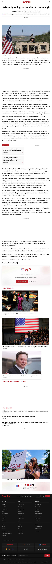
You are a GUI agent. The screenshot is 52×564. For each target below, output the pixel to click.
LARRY (3, 524)
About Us (20, 524)
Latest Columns (4, 509)
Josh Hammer (37, 515)
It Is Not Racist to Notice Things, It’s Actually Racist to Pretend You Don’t (20, 313)
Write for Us (20, 533)
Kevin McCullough (38, 509)
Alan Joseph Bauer (38, 513)
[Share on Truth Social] (28, 11)
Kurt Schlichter (38, 504)
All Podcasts (4, 535)
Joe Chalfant (5, 348)
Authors (3, 518)
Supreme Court (21, 518)
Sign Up (47, 555)
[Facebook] (28, 496)
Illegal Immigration (21, 515)
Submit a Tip (20, 531)
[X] (22, 496)
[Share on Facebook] (31, 11)
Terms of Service (4, 559)
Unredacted (4, 528)
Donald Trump (21, 509)
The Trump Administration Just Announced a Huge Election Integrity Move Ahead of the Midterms (25, 346)
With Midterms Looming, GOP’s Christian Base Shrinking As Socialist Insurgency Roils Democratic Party (25, 423)
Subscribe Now (32, 281)
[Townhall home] (6, 496)
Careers (19, 528)
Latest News (4, 506)
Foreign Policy (21, 513)
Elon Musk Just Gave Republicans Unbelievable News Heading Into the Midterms (21, 376)
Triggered (3, 526)
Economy (20, 511)
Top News (3, 504)
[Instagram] (25, 496)
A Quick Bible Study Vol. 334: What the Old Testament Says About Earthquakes (25, 411)
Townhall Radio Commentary (7, 533)
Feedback (16, 559)
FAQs (43, 496)
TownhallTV (4, 515)
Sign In (38, 496)
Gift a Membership (38, 526)
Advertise (20, 526)
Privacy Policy (10, 559)
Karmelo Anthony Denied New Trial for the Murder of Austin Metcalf (18, 479)
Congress (20, 506)
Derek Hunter (5, 314)
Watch (3, 511)
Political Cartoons (5, 513)
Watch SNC (37, 531)
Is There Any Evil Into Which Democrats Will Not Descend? (18, 417)
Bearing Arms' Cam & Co (6, 531)
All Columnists (37, 518)
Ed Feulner (14, 11)
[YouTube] (30, 496)
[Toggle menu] (2, 2)
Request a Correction (22, 559)
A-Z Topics (20, 501)
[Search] (49, 1)
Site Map (29, 559)
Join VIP (47, 496)
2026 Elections (20, 504)
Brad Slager (37, 511)
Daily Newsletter (38, 528)
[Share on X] (25, 11)
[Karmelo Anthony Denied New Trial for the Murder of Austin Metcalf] (26, 464)
